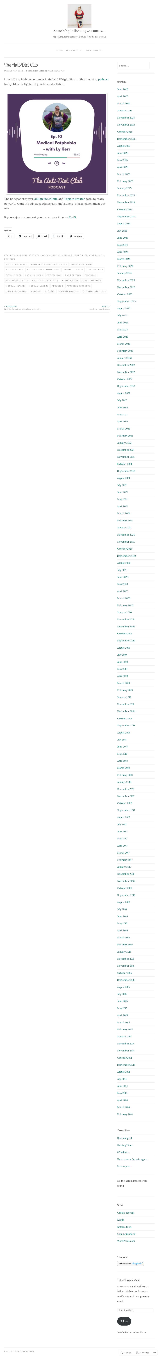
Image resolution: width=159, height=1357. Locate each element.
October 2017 (124, 803)
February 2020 (125, 605)
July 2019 (122, 654)
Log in (120, 1219)
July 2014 (122, 1078)
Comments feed (126, 1233)
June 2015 (122, 1001)
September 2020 (126, 555)
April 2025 (122, 167)
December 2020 (126, 534)
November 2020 (126, 541)
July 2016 (122, 909)
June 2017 (122, 831)
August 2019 (123, 647)
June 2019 (122, 661)
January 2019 (124, 697)
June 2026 (122, 89)
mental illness (38, 286)
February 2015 (125, 1029)
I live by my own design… (99, 307)
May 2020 (122, 584)
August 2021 (123, 478)
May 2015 (122, 1008)
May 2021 (122, 499)
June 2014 (122, 1085)
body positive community (43, 269)
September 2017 (126, 810)
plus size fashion (16, 291)
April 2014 (122, 1100)
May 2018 (122, 753)
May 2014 (122, 1092)
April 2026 (122, 96)
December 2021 (125, 449)
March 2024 (123, 258)
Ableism (22, 255)
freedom (90, 275)
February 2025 (125, 181)
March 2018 (123, 767)
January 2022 (124, 442)
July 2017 (122, 824)
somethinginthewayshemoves (45, 71)
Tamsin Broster (74, 199)
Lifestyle (77, 255)
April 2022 (122, 421)
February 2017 (125, 859)
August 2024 (123, 223)
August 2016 (123, 902)
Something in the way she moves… (79, 30)
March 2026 (123, 103)
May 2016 (122, 923)
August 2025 (123, 145)
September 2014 (126, 1064)
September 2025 (126, 138)
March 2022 (123, 428)
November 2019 (126, 626)
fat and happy (34, 275)
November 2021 (125, 456)
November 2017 (125, 796)
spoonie (50, 291)
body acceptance (16, 264)
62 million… (123, 1152)
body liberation (81, 264)
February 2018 (125, 774)
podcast (103, 79)
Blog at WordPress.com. (19, 1351)
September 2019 (126, 640)
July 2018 (122, 739)
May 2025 (122, 160)
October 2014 (124, 1057)
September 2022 (126, 386)
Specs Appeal (124, 1138)
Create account (125, 1212)
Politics (9, 259)
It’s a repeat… (124, 1166)
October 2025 (124, 131)
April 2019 (122, 675)
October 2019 (124, 633)
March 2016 (123, 937)
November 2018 (125, 711)
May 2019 (122, 668)
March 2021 (123, 513)
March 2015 (123, 1022)
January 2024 (124, 273)
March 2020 (123, 598)
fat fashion (54, 275)
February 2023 (125, 350)
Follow (124, 1321)
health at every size (45, 280)
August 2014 (123, 1071)
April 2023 (122, 336)
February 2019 (125, 690)
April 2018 (122, 760)
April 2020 (122, 591)
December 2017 (125, 789)
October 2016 (124, 888)
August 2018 (123, 732)
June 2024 (122, 237)
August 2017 (123, 817)
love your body (91, 280)
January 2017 (124, 866)
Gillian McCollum (46, 199)
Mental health (94, 255)
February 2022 (125, 435)
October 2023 (124, 294)
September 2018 (126, 725)
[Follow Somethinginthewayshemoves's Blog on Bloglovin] (130, 1264)
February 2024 (125, 266)
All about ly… (74, 50)
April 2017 (122, 845)
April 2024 (122, 251)
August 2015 (123, 987)
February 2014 (125, 1114)
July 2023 (122, 315)
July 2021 (122, 485)
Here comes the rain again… (133, 1159)
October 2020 (124, 548)
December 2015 (125, 958)
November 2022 (126, 372)
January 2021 (124, 527)
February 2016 (125, 944)
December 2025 (126, 117)
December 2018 (125, 704)
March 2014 (123, 1107)
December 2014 (125, 1043)
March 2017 (123, 852)
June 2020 (122, 577)
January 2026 (124, 110)
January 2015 (124, 1036)
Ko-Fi (72, 217)
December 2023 (126, 280)
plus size (57, 286)
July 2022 (122, 400)
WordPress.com (126, 1240)
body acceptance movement (49, 264)
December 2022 (126, 364)
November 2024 (126, 202)
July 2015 (122, 994)
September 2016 (126, 895)
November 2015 (125, 965)
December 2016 (125, 873)
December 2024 (126, 195)
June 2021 (122, 492)
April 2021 (122, 506)
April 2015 (122, 1015)
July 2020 (122, 570)
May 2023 (122, 329)
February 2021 (125, 520)
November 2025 (126, 124)
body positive (14, 269)
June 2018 (122, 746)
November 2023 (126, 287)
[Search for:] (133, 65)
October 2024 (124, 209)
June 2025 (122, 153)
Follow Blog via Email (128, 1280)
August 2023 (123, 308)
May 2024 (122, 244)
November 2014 (126, 1050)
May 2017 (122, 838)
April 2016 (122, 930)
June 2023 (122, 322)
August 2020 (123, 562)
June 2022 (122, 407)
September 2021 (126, 471)
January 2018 (124, 782)
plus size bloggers (78, 286)
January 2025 (124, 188)
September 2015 (126, 979)
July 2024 (122, 230)
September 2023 (126, 301)
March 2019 (123, 683)
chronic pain (95, 269)
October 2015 (124, 972)
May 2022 (122, 414)
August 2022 (123, 393)
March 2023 (123, 343)
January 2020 (124, 612)
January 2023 (124, 357)
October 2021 (124, 464)
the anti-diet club (94, 291)
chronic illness (73, 269)
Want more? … (94, 50)
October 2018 (124, 718)
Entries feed (124, 1226)
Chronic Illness (59, 255)
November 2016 (126, 881)
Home (59, 50)
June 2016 (122, 916)
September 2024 (126, 216)
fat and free (13, 275)
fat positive (73, 275)
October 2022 (124, 379)
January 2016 (124, 951)
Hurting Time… (125, 1145)
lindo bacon (70, 280)
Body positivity (38, 255)
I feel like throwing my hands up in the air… (22, 307)
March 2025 (123, 174)
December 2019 (125, 619)
